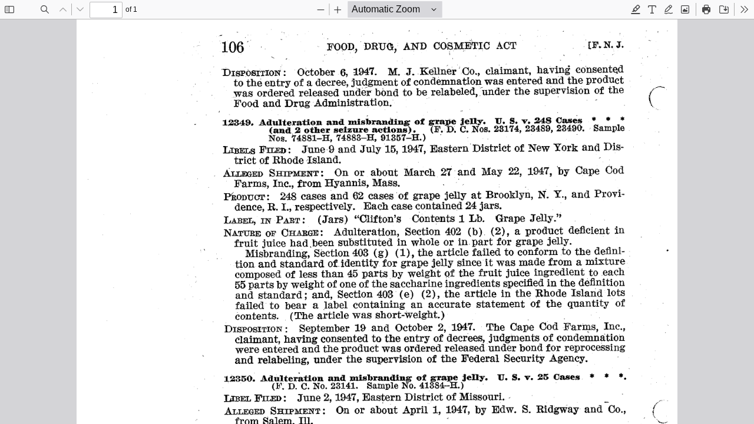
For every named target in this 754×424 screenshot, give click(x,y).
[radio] (635, 9)
